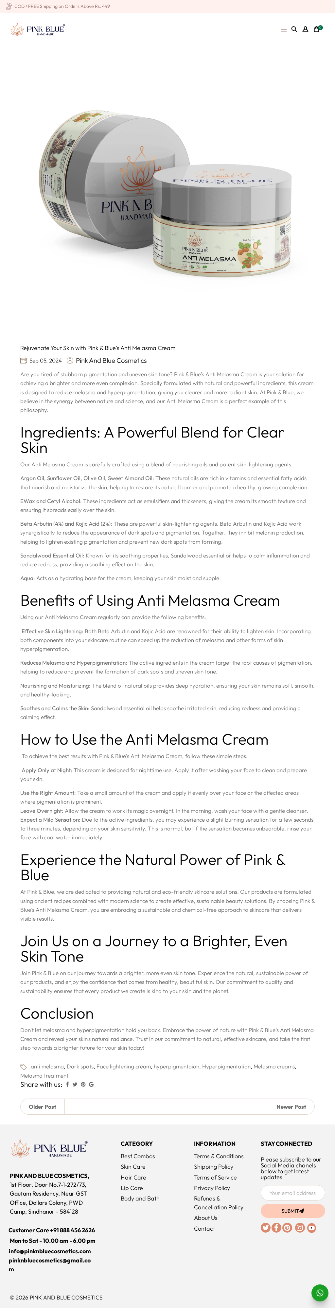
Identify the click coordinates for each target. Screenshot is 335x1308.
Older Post (42, 1106)
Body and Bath (140, 1198)
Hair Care (133, 1177)
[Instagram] (300, 1228)
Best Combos (138, 1156)
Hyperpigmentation (226, 1066)
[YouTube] (311, 1227)
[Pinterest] (287, 1228)
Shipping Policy (213, 1166)
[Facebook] (277, 1228)
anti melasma (47, 1066)
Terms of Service (215, 1177)
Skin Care (133, 1166)
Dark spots (80, 1066)
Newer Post (291, 1106)
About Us (206, 1217)
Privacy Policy (212, 1188)
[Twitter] (266, 1228)
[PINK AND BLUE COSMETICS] (37, 28)
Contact (204, 1228)
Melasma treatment (44, 1075)
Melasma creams (274, 1066)
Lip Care (132, 1188)
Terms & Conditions (219, 1156)
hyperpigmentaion (176, 1066)
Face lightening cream (124, 1066)
